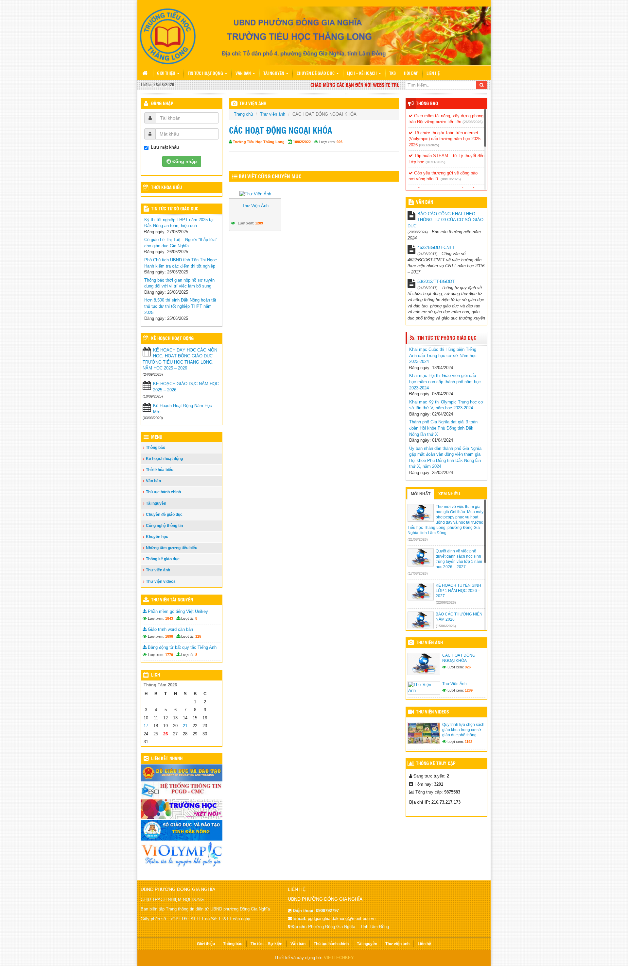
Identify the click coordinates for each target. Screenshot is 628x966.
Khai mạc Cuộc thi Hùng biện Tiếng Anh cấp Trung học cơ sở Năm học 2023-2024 (443, 355)
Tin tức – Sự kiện (266, 943)
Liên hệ (433, 74)
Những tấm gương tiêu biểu (171, 548)
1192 (468, 742)
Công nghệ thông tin (164, 525)
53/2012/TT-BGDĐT (436, 281)
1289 (259, 223)
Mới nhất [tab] (420, 494)
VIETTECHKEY (339, 957)
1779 (169, 655)
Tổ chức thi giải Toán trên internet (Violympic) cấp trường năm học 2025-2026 (445, 138)
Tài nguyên (274, 74)
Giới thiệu (166, 74)
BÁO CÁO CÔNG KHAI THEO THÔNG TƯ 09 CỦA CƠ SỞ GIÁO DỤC (445, 219)
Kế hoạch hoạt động (172, 338)
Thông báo (155, 447)
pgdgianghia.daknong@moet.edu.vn (341, 918)
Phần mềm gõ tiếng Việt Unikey (177, 611)
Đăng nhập (162, 104)
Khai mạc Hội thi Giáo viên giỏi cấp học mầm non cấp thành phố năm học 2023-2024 (445, 381)
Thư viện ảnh (272, 114)
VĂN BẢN (424, 202)
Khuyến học (157, 536)
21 (185, 725)
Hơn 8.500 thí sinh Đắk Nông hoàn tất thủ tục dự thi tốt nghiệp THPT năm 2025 (180, 306)
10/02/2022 (302, 142)
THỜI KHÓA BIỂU (166, 188)
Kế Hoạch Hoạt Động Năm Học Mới (182, 408)
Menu (156, 437)
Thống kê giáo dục (163, 559)
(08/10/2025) (451, 179)
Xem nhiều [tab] (449, 494)
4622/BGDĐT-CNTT (436, 247)
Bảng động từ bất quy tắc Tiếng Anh (182, 647)
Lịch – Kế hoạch (362, 74)
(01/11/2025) (435, 162)
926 (339, 142)
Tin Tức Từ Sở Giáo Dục (175, 209)
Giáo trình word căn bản (170, 629)
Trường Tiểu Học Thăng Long (259, 142)
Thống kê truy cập (436, 763)
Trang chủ (243, 114)
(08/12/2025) (429, 145)
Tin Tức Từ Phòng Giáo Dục (446, 338)
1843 (169, 618)
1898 (169, 636)
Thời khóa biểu (159, 469)
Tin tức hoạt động (206, 74)
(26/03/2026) (472, 122)
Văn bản (244, 74)
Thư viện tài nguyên (172, 600)
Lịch (155, 675)
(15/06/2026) (446, 626)
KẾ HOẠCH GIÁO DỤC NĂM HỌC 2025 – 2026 (186, 386)
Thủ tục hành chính (163, 492)
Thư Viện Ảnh (255, 205)
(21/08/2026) (418, 539)
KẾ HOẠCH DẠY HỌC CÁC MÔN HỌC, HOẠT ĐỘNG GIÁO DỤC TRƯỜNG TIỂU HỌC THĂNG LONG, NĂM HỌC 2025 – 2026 (180, 359)
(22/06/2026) (446, 602)
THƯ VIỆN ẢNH (252, 104)
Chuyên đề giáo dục (316, 74)
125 (198, 636)
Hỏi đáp (411, 74)
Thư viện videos (161, 581)
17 (146, 725)
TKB (392, 74)
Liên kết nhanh (167, 759)
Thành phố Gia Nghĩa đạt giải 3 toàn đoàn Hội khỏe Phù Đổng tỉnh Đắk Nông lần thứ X (443, 427)
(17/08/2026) (418, 573)
